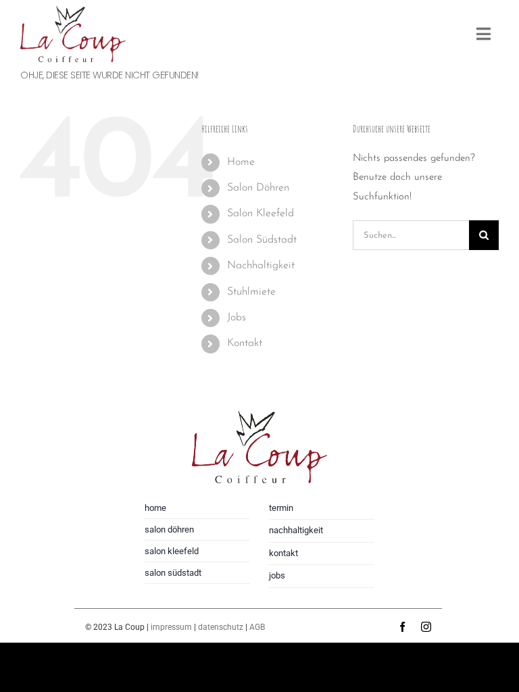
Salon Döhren (258, 187)
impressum (171, 627)
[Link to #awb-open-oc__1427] (483, 34)
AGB (257, 627)
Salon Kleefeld (260, 213)
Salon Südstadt (262, 239)
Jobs (236, 317)
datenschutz (220, 627)
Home (241, 162)
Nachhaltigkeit (261, 265)
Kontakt (244, 343)
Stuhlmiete (251, 292)
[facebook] (402, 627)
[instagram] (426, 627)
